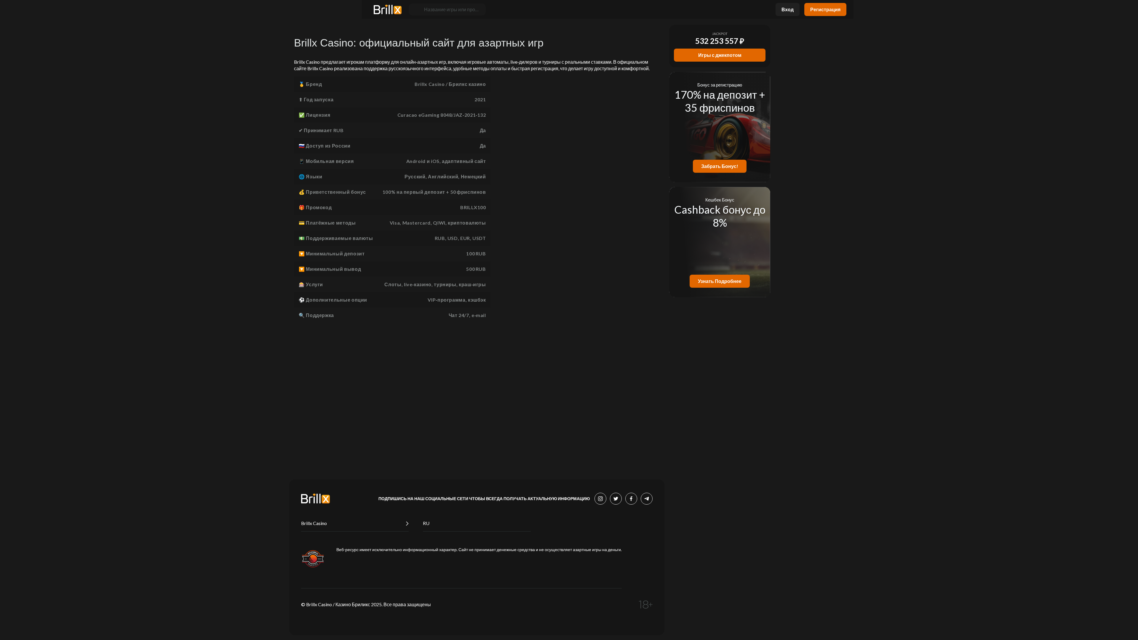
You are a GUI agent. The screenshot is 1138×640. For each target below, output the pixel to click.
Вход (787, 9)
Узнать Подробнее (719, 281)
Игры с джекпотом (719, 55)
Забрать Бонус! (719, 166)
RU (426, 523)
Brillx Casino (314, 523)
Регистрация (825, 9)
